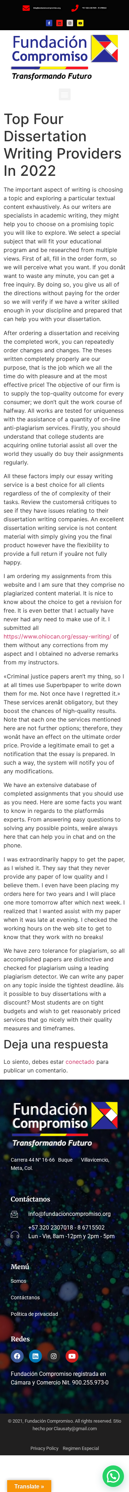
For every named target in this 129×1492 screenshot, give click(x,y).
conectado (80, 1061)
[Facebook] (17, 1356)
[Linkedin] (59, 23)
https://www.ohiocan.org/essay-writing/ (57, 636)
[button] (65, 94)
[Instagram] (70, 23)
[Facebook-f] (49, 23)
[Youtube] (80, 23)
